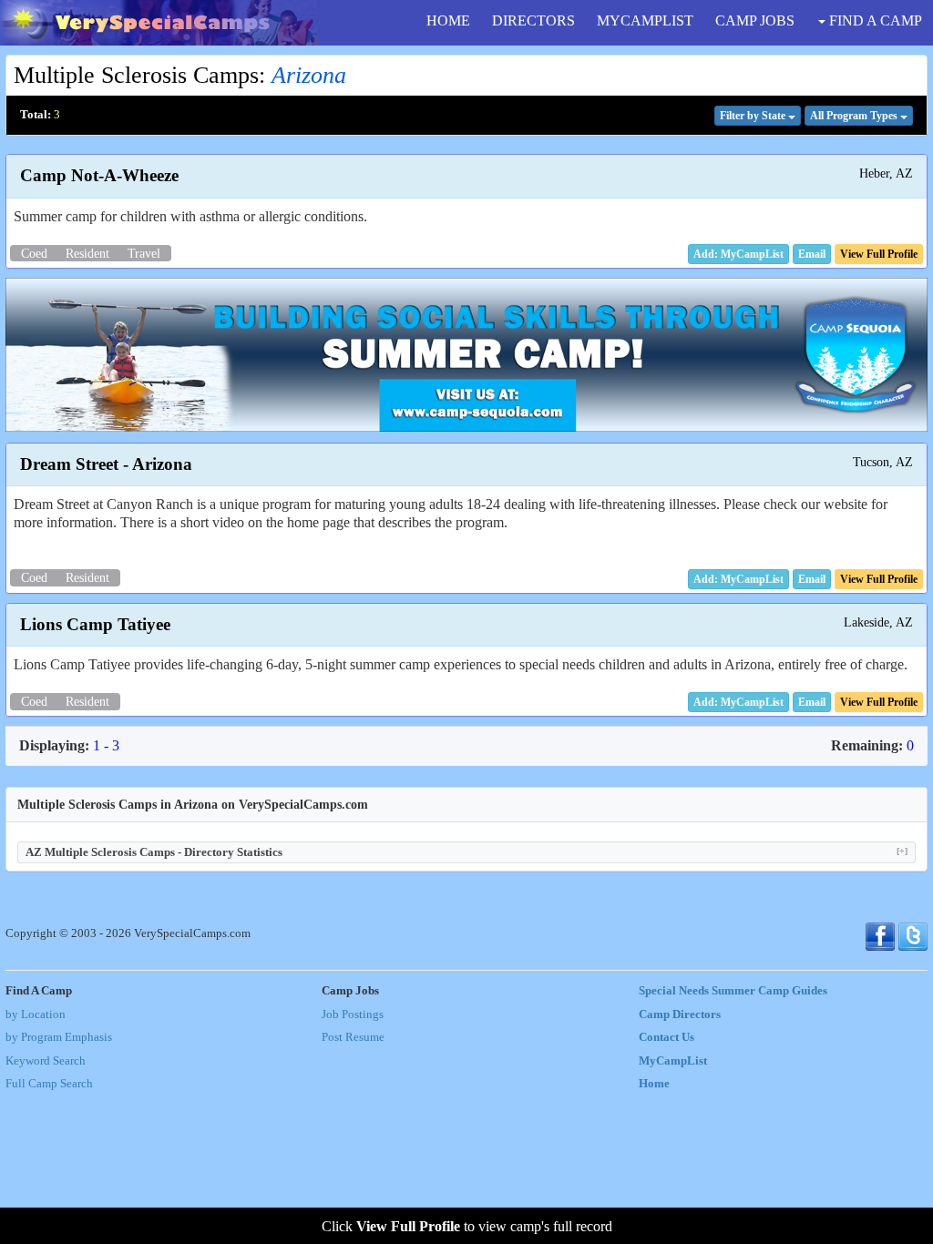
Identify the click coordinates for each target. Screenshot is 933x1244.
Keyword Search (45, 1061)
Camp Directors (680, 1014)
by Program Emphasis (58, 1037)
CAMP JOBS (755, 20)
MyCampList (673, 1061)
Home (654, 1083)
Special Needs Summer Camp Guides (733, 990)
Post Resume (353, 1037)
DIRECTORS (533, 20)
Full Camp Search (49, 1083)
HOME (448, 20)
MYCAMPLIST (645, 20)
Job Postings (353, 1014)
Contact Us (666, 1037)
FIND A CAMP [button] (873, 20)
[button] (812, 254)
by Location (35, 1014)
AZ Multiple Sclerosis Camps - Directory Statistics (466, 852)
